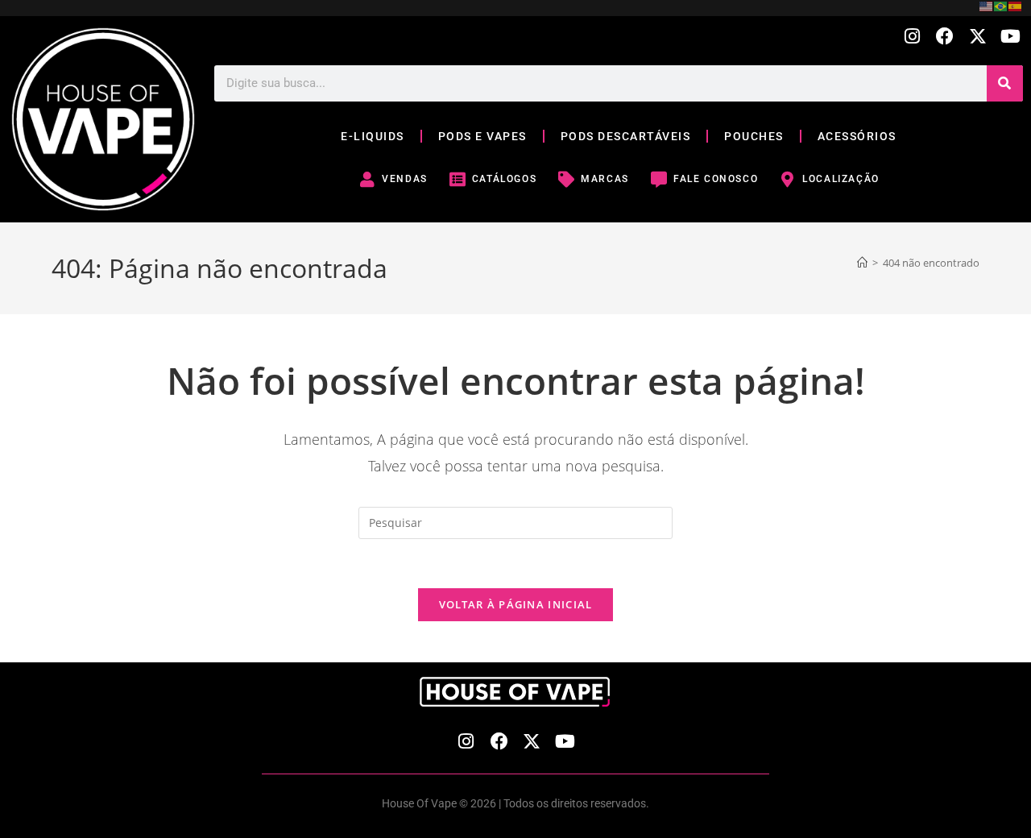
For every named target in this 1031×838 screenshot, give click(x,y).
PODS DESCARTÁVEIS (626, 136)
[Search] (1005, 83)
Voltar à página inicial (516, 604)
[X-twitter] (977, 36)
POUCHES (754, 136)
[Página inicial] (862, 262)
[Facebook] (945, 36)
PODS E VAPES (482, 136)
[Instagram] (912, 36)
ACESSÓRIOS (857, 136)
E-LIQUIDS (372, 136)
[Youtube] (1010, 36)
